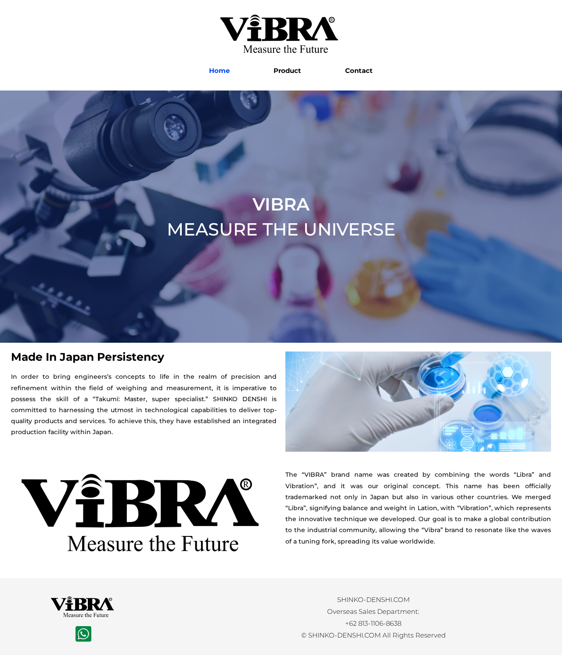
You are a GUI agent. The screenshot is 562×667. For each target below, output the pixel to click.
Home (219, 70)
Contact (359, 70)
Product (287, 70)
